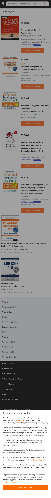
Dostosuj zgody (38, 460)
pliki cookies (21, 420)
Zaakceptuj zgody (25, 487)
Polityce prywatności (10, 482)
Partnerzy (6, 470)
